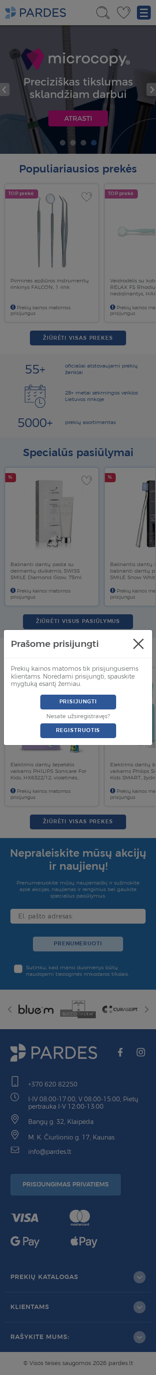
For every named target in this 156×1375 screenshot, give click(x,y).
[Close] (138, 644)
